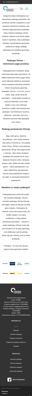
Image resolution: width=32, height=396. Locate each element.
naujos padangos (21, 187)
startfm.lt (4, 393)
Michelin (13, 91)
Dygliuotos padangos (16, 367)
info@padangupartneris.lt (12, 2)
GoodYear (20, 91)
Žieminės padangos (16, 363)
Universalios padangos (16, 371)
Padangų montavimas (16, 338)
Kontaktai (16, 346)
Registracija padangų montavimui (16, 342)
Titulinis (16, 326)
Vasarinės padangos (16, 359)
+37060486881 (23, 304)
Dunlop (27, 91)
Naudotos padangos (16, 334)
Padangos (16, 330)
